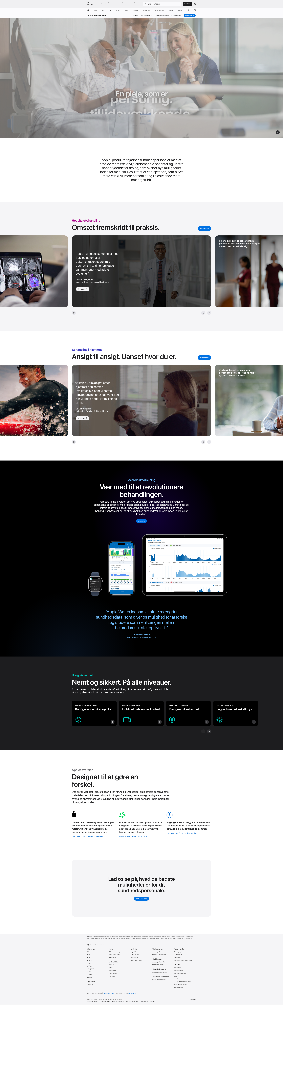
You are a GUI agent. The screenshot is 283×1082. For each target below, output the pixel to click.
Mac (88, 954)
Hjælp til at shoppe (136, 960)
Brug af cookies (105, 1001)
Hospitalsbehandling (147, 15)
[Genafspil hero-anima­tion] (278, 132)
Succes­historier (176, 15)
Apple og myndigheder (159, 979)
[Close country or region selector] (195, 4)
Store (89, 952)
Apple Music (112, 970)
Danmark (193, 999)
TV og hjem (90, 969)
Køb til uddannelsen (158, 965)
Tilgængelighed (178, 952)
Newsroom (177, 967)
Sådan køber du (189, 15)
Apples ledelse (178, 970)
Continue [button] (187, 4)
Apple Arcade (113, 973)
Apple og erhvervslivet (159, 952)
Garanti (176, 976)
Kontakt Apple (178, 987)
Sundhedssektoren (97, 15)
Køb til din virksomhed (159, 954)
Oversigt (152, 1001)
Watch (89, 963)
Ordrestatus (134, 957)
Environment (178, 954)
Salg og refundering (132, 1001)
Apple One (112, 965)
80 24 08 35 (132, 993)
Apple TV (112, 967)
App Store (112, 976)
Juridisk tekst (144, 1001)
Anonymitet (177, 957)
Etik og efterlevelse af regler (182, 982)
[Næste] (209, 442)
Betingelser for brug (118, 1001)
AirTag (89, 972)
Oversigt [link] (135, 15)
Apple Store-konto (114, 954)
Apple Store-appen (136, 952)
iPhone (89, 960)
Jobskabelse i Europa (180, 984)
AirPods (89, 966)
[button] (162, 4)
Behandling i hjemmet (162, 15)
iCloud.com (112, 957)
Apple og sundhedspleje (159, 972)
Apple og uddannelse (158, 962)
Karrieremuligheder (180, 973)
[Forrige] (203, 442)
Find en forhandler (109, 993)
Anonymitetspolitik (93, 1001)
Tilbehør (89, 974)
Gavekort (90, 977)
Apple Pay (90, 984)
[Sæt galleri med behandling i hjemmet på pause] (74, 442)
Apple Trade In (135, 954)
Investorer (177, 979)
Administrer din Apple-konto (117, 952)
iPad (88, 957)
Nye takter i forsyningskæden (183, 960)
